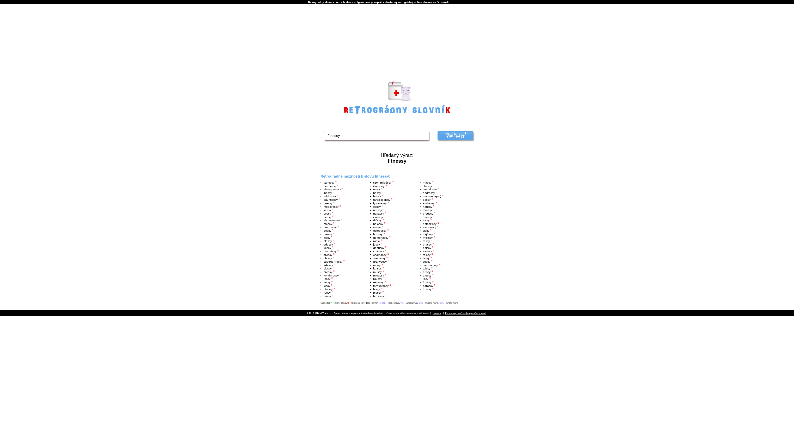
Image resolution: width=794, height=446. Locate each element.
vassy (377, 227)
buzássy (378, 296)
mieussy (378, 275)
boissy (427, 247)
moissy (427, 210)
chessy (328, 289)
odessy (328, 244)
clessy (328, 268)
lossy (426, 220)
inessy (328, 193)
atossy (427, 275)
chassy (427, 185)
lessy (327, 285)
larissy (377, 268)
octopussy (379, 230)
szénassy (379, 258)
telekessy (330, 196)
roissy (426, 254)
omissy (427, 216)
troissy (427, 289)
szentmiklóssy (382, 182)
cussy (426, 261)
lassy (426, 258)
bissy (376, 289)
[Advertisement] (397, 48)
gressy (328, 203)
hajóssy (428, 234)
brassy (427, 244)
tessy (327, 278)
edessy (328, 265)
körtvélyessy (332, 220)
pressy (328, 272)
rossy (376, 241)
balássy (378, 223)
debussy (378, 247)
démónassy (380, 237)
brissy (377, 196)
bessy (327, 230)
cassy (377, 206)
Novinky (437, 313)
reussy (377, 210)
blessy (328, 258)
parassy (428, 285)
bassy (377, 193)
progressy (330, 227)
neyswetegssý (432, 196)
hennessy (330, 185)
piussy (377, 292)
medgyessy (331, 206)
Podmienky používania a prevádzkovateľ (465, 313)
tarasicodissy (381, 199)
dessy (327, 216)
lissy (425, 278)
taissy (426, 268)
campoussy (430, 265)
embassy (429, 203)
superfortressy (333, 261)
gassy (426, 199)
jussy (376, 244)
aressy (328, 254)
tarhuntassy (381, 285)
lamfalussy (430, 189)
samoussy (429, 227)
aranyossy (380, 261)
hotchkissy (429, 223)
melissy (428, 237)
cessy (327, 213)
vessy (327, 210)
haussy (427, 206)
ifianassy (379, 185)
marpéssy (330, 251)
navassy (378, 213)
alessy (328, 241)
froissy (427, 282)
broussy (428, 213)
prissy (426, 272)
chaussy (378, 251)
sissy (426, 230)
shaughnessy (332, 189)
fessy (327, 282)
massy (427, 182)
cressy (328, 234)
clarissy (378, 216)
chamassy (379, 254)
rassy (426, 241)
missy (377, 265)
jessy (327, 237)
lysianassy (380, 203)
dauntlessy (331, 199)
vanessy (329, 182)
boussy (378, 234)
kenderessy (331, 275)
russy (327, 292)
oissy (376, 189)
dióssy (377, 220)
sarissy (427, 251)
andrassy (429, 193)
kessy (327, 247)
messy (328, 223)
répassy (378, 282)
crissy (327, 296)
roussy (377, 278)
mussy (377, 272)
